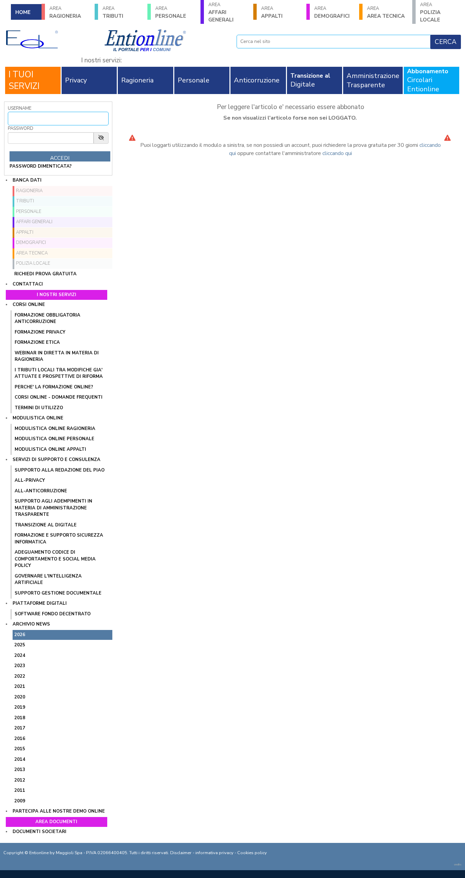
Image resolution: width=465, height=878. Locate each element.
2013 (19, 770)
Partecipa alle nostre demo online (59, 811)
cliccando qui (337, 153)
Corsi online (29, 305)
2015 (19, 749)
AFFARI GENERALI (221, 12)
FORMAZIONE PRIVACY (40, 332)
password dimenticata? (40, 166)
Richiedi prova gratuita (45, 274)
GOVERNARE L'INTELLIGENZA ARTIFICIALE (48, 579)
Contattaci (28, 284)
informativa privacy (214, 853)
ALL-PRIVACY (30, 480)
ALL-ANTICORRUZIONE (41, 491)
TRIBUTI (112, 12)
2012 (19, 780)
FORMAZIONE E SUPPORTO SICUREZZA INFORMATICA (59, 538)
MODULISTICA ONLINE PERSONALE (54, 439)
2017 (19, 728)
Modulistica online (38, 418)
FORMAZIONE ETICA (37, 342)
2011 (19, 790)
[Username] (58, 118)
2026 (19, 635)
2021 (19, 686)
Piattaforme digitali (40, 603)
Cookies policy (252, 853)
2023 (19, 666)
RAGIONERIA (65, 12)
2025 (19, 645)
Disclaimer (181, 853)
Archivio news (31, 624)
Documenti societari (39, 832)
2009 (19, 801)
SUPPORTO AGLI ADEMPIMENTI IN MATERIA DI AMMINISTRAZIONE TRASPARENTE (53, 508)
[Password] (51, 138)
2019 (19, 707)
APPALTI (272, 12)
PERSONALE (170, 12)
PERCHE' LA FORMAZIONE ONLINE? (54, 387)
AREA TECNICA (386, 12)
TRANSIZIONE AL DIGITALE (46, 525)
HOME (23, 12)
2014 (19, 759)
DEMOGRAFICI (332, 12)
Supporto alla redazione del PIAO (60, 470)
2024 (19, 655)
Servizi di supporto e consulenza (56, 460)
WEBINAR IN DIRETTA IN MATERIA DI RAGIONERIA (57, 356)
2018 (19, 718)
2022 (19, 676)
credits (458, 864)
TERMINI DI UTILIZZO (39, 408)
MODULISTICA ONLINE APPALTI (50, 449)
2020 (19, 697)
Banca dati (27, 180)
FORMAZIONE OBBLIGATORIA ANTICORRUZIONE (47, 318)
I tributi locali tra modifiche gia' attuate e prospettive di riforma (59, 373)
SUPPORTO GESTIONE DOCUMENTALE (58, 593)
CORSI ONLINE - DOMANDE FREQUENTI (58, 397)
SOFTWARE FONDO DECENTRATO (53, 614)
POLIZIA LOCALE (33, 263)
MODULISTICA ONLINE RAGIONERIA (55, 429)
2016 (19, 739)
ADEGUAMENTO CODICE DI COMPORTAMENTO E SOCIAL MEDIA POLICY (55, 559)
